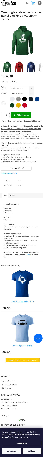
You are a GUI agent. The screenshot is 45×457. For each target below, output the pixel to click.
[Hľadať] (27, 3)
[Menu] (39, 3)
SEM (28, 254)
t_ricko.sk (8, 388)
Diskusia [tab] (12, 196)
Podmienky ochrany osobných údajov (14, 402)
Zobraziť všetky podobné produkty (22, 360)
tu (28, 437)
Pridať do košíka (23, 115)
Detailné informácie (8, 173)
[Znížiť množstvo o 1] (10, 116)
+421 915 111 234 (11, 384)
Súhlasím (32, 451)
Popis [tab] (5, 196)
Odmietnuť (11, 451)
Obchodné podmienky (9, 405)
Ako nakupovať (6, 399)
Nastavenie (22, 443)
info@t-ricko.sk (10, 381)
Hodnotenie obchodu (8, 408)
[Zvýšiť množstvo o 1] (10, 113)
